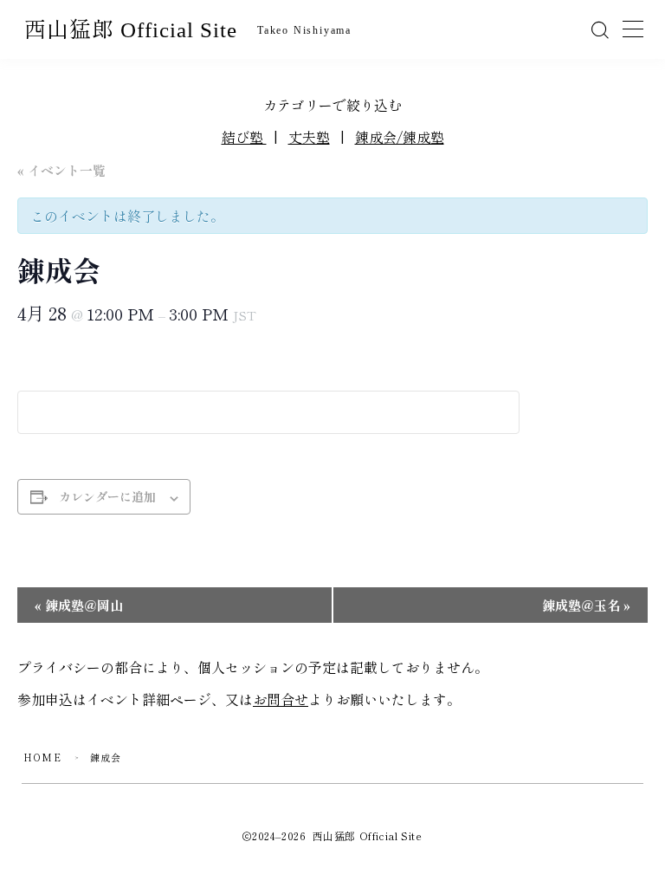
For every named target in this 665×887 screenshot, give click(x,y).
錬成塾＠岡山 (79, 605)
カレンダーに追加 (107, 496)
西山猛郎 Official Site (130, 30)
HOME (42, 757)
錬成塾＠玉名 (586, 605)
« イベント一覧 (61, 170)
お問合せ (280, 699)
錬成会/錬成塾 (399, 136)
